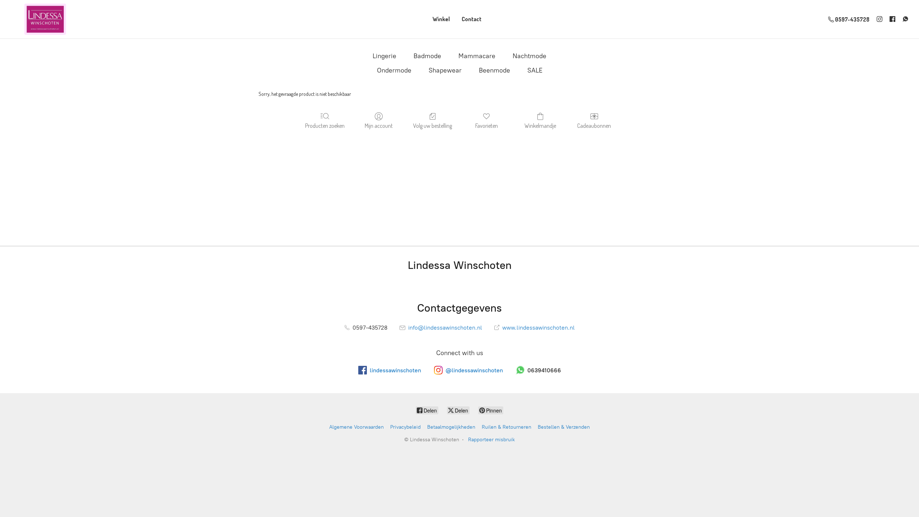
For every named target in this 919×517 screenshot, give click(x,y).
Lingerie (384, 56)
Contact (471, 19)
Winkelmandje (540, 125)
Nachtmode (529, 56)
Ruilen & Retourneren (506, 427)
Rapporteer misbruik (491, 440)
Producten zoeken (325, 125)
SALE (534, 70)
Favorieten (486, 125)
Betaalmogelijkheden (451, 427)
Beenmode (494, 70)
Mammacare (476, 56)
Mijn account (379, 125)
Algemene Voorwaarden (356, 427)
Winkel (441, 19)
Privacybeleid (405, 427)
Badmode (427, 56)
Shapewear (445, 70)
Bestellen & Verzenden (564, 427)
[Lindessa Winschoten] (45, 19)
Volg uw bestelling (432, 125)
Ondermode (394, 70)
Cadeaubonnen (594, 125)
